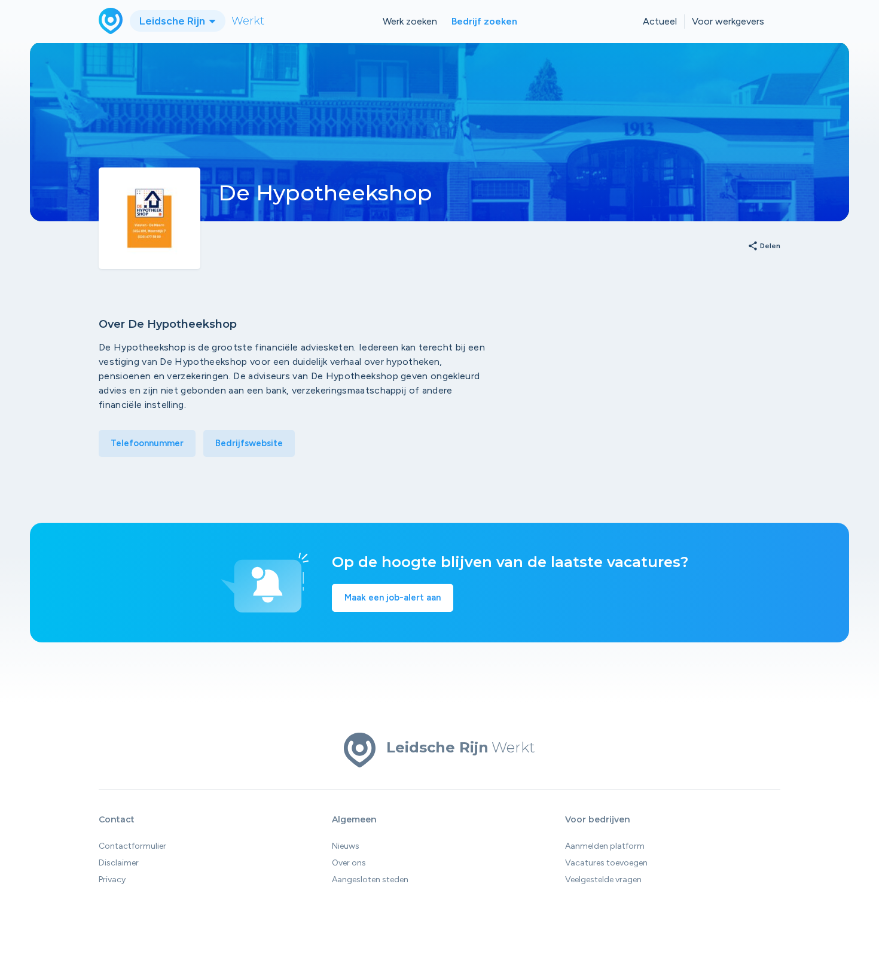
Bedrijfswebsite (249, 443)
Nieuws (345, 846)
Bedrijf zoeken (484, 21)
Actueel (660, 21)
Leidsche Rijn (173, 21)
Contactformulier (132, 846)
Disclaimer (119, 863)
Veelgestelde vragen (603, 879)
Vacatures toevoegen (606, 863)
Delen (763, 246)
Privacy (112, 879)
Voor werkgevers (728, 21)
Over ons (349, 863)
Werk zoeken (410, 21)
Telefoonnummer (147, 443)
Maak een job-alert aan (392, 597)
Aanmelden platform (605, 846)
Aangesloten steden (370, 879)
